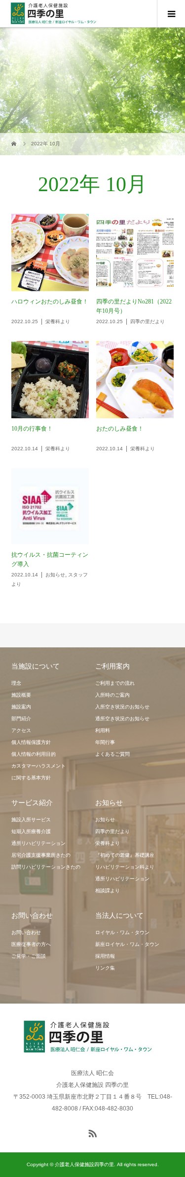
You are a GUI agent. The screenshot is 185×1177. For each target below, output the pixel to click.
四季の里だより (112, 831)
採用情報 (105, 956)
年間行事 (105, 742)
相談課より (107, 890)
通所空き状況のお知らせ (122, 718)
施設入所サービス (31, 819)
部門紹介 (21, 718)
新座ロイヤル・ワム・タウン (127, 944)
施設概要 (21, 695)
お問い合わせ (26, 932)
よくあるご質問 (112, 754)
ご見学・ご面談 (28, 956)
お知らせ (105, 819)
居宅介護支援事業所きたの (41, 855)
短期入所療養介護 (31, 831)
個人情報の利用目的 (33, 754)
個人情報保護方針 (31, 742)
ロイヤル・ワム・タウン (122, 932)
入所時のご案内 (112, 695)
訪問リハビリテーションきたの (45, 867)
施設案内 (21, 706)
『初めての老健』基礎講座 (124, 855)
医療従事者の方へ (31, 944)
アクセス (21, 730)
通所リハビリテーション (38, 843)
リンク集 (105, 968)
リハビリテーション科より (124, 867)
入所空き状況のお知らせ (122, 706)
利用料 (102, 730)
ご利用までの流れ (115, 683)
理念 (16, 683)
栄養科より (107, 843)
